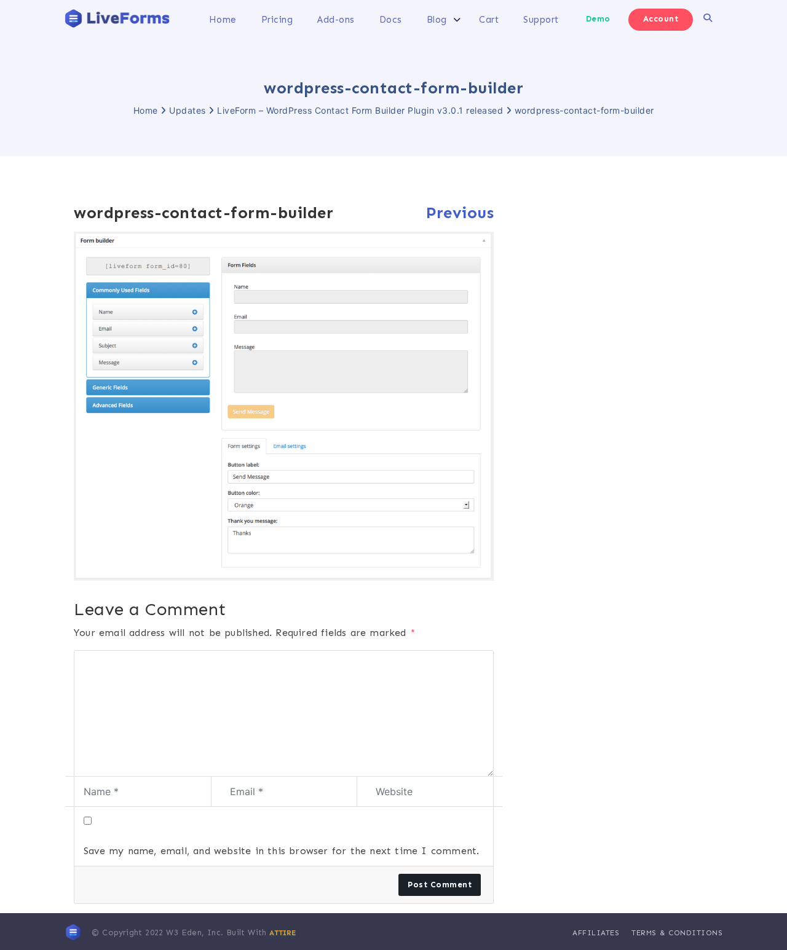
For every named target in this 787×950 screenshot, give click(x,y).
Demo (598, 18)
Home (223, 19)
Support (541, 19)
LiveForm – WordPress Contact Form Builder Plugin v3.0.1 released (360, 110)
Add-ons (336, 19)
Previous (460, 212)
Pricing (277, 19)
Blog (437, 19)
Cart (489, 19)
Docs (390, 19)
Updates (187, 110)
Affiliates (595, 932)
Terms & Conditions (676, 932)
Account (661, 18)
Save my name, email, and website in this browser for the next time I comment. (281, 851)
